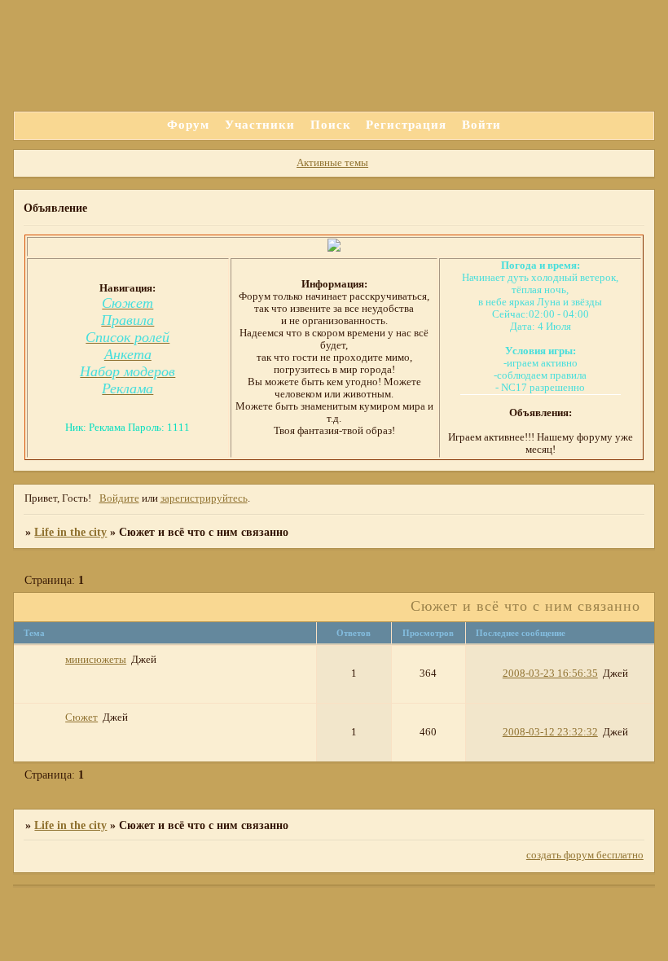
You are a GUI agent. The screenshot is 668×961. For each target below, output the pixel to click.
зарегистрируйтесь (204, 498)
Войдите (119, 498)
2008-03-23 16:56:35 (550, 673)
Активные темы (332, 163)
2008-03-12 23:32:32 (550, 732)
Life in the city (70, 531)
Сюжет (81, 717)
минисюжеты (95, 659)
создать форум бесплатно (585, 855)
